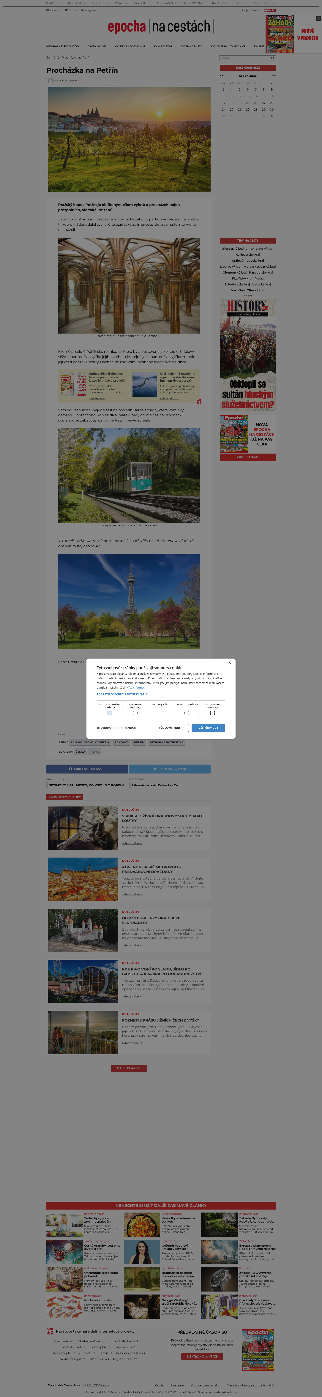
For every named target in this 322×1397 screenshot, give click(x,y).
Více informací (136, 687)
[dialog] (161, 698)
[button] (161, 694)
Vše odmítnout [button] (170, 728)
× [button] (229, 662)
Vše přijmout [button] (208, 728)
